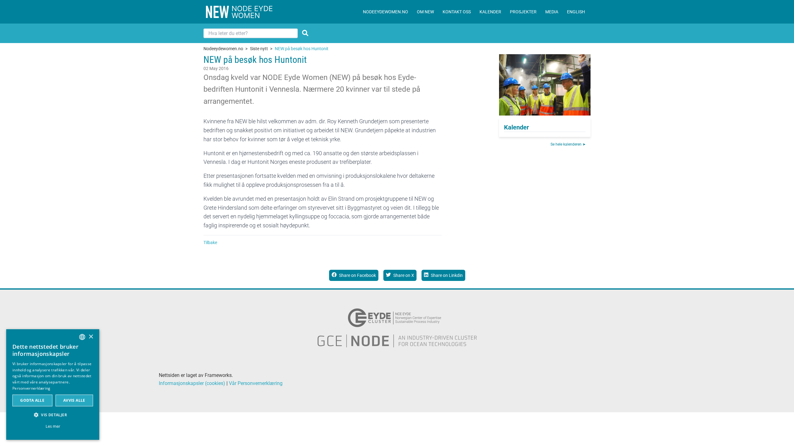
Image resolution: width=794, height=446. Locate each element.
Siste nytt (259, 48)
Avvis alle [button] (74, 400)
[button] (52, 415)
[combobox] (82, 337)
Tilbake (210, 242)
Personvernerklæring (31, 388)
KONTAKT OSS (457, 11)
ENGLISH (576, 11)
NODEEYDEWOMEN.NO (385, 11)
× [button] (90, 336)
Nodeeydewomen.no (223, 48)
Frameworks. (219, 375)
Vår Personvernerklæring (256, 383)
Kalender (516, 127)
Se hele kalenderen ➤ (568, 144)
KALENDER (490, 11)
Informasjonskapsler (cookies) (192, 383)
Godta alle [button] (32, 400)
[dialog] (52, 384)
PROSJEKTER (523, 11)
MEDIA (551, 11)
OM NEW (425, 11)
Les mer (53, 426)
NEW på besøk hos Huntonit (301, 48)
